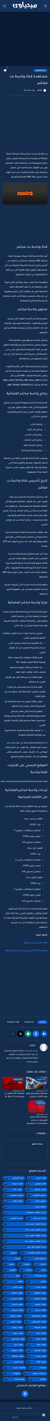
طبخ (12, 1276)
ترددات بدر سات (37, 1218)
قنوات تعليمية (37, 1328)
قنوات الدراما (37, 1310)
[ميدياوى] (25, 6)
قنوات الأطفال (37, 1293)
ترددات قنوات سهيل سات (25, 1241)
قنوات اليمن (13, 1322)
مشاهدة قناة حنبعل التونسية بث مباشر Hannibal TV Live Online (37, 1120)
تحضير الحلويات (37, 1195)
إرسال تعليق (37, 1144)
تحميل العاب (14, 1201)
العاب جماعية (36, 1190)
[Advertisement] (25, 39)
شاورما (10, 1270)
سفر (42, 1270)
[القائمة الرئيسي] (45, 6)
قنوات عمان (38, 1339)
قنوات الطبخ (13, 1316)
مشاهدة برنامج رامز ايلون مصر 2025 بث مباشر (36, 1095)
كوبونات (38, 1368)
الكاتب (39, 90)
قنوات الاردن (13, 1287)
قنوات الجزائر (14, 1305)
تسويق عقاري (36, 1259)
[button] (36, 1034)
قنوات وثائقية (14, 1356)
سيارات (26, 1270)
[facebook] (25, 1394)
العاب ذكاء (13, 1190)
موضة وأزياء (15, 1379)
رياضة (9, 1264)
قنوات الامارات (37, 1299)
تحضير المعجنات (14, 1195)
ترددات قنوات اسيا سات (25, 1224)
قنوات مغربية (14, 1351)
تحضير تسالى (37, 1201)
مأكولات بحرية (15, 1368)
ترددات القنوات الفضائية (25, 1213)
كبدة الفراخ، (14, 1362)
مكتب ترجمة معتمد (24, 1408)
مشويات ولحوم (35, 1374)
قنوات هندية (37, 1356)
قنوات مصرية (37, 1351)
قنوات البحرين (14, 1299)
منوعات (38, 1379)
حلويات (12, 1259)
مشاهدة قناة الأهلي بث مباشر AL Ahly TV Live (14, 1095)
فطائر (14, 1282)
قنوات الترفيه (37, 1305)
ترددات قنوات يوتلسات (34, 1253)
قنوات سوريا (14, 1333)
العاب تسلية (14, 1184)
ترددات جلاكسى (14, 1218)
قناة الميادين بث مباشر (35, 943)
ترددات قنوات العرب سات (25, 1230)
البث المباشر (41, 70)
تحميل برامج (25, 1207)
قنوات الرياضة (14, 1310)
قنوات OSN (37, 1362)
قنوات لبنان (14, 1345)
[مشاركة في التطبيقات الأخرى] (13, 1034)
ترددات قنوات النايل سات (25, 1236)
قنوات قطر (37, 1345)
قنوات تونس (13, 1328)
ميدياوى (15, 1417)
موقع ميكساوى (31, 1051)
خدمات (40, 1264)
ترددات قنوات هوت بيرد (25, 1247)
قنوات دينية (37, 1333)
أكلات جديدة (37, 1178)
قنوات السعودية (13, 1022)
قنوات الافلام (13, 1293)
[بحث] (4, 6)
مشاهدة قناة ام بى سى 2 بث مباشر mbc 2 (26, 951)
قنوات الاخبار (37, 1287)
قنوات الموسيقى (36, 1322)
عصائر (37, 1282)
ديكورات (25, 1264)
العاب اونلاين (37, 1184)
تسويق (11, 1253)
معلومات (12, 1374)
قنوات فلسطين (14, 1339)
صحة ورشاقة (35, 1276)
